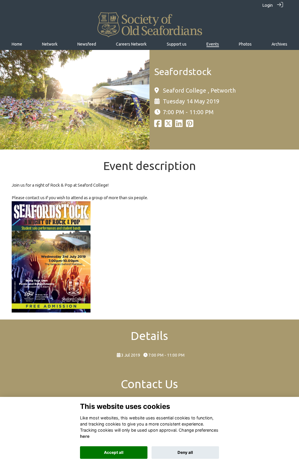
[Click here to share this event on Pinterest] (189, 125)
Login (267, 5)
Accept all (114, 452)
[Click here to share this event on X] (168, 125)
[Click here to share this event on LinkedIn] (178, 125)
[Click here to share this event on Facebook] (157, 125)
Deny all (185, 452)
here (85, 436)
